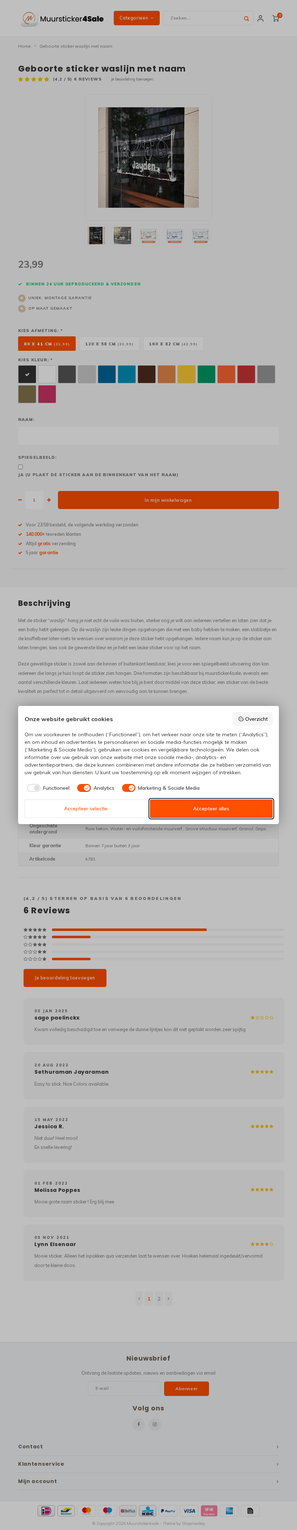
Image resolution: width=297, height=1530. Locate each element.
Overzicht (256, 719)
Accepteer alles (211, 808)
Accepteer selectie (86, 808)
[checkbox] (47, 788)
